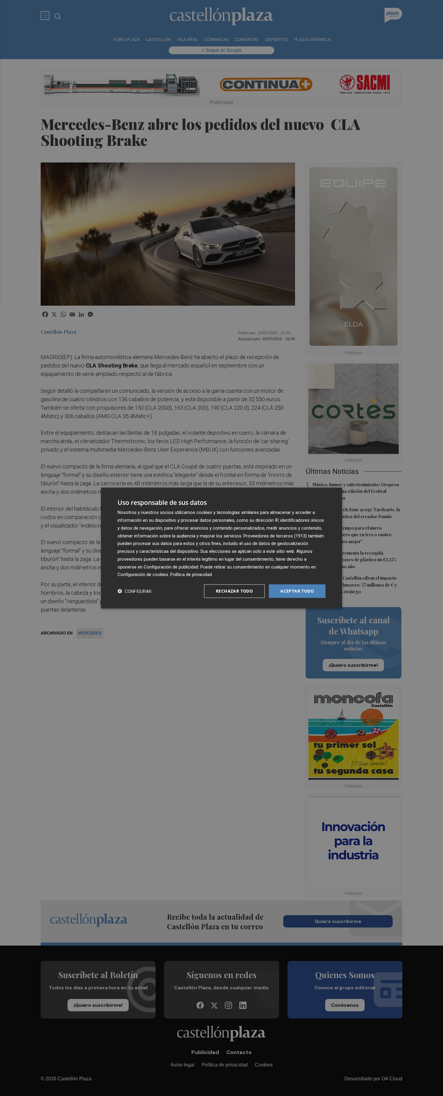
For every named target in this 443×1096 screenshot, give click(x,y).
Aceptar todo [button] (297, 591)
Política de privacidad (191, 574)
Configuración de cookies (143, 574)
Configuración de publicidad (171, 566)
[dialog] (221, 548)
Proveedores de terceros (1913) (275, 535)
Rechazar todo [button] (234, 591)
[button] (135, 591)
